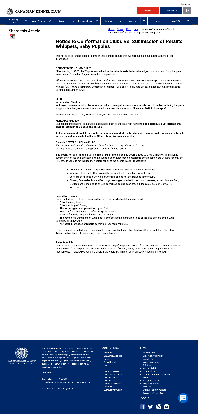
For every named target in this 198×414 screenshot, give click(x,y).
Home (111, 29)
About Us (108, 352)
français (185, 3)
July (136, 29)
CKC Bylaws (147, 365)
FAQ (105, 368)
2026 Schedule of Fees (113, 356)
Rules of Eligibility (150, 368)
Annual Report (110, 362)
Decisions (147, 386)
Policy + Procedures (151, 380)
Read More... (47, 372)
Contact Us (171, 10)
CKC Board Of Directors (113, 374)
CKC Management (111, 371)
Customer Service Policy (153, 356)
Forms (106, 359)
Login (148, 10)
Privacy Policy (149, 352)
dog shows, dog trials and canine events (68, 360)
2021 (128, 29)
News (120, 29)
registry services (70, 354)
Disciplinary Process (151, 383)
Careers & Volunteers (112, 383)
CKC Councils (109, 380)
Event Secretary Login (113, 390)
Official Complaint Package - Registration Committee (155, 390)
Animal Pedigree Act (151, 362)
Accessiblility (148, 359)
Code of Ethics (149, 371)
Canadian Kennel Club (71, 11)
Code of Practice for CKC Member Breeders (156, 376)
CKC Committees (111, 377)
